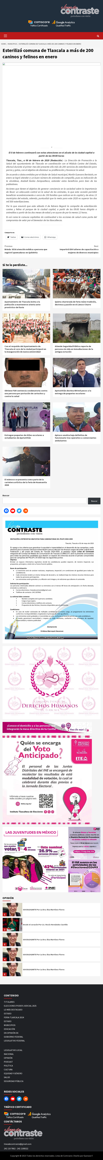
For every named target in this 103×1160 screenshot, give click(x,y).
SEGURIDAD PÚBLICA (13, 1081)
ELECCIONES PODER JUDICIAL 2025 (20, 1005)
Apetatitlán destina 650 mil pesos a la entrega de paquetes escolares (73, 392)
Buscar (6, 495)
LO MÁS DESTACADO (13, 1009)
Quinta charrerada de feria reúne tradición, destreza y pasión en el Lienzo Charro (75, 303)
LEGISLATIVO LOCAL (13, 1050)
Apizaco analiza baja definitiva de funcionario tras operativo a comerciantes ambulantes (75, 438)
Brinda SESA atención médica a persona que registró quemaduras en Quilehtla (26, 249)
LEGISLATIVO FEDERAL (14, 1040)
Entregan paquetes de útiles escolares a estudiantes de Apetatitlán (24, 436)
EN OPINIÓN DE (11, 1033)
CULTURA (8, 1069)
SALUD (7, 1077)
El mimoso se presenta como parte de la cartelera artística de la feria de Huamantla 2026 (26, 482)
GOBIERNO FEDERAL (13, 1036)
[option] (51, 910)
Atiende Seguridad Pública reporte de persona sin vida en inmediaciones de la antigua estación (74, 349)
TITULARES (9, 1002)
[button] (35, 859)
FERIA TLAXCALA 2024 (14, 1017)
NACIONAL (9, 1054)
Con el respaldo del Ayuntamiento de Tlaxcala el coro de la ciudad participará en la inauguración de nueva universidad (25, 349)
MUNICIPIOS (9, 1025)
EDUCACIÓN (9, 1029)
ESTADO (7, 1013)
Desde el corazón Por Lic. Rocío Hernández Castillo (45, 924)
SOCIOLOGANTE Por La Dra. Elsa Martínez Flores (44, 909)
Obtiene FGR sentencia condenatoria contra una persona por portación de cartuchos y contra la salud (26, 393)
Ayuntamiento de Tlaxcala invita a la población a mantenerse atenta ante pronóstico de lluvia (22, 304)
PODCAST (8, 1061)
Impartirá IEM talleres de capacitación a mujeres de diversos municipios (79, 249)
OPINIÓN (8, 1058)
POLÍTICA (8, 1065)
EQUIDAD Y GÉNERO (13, 1073)
